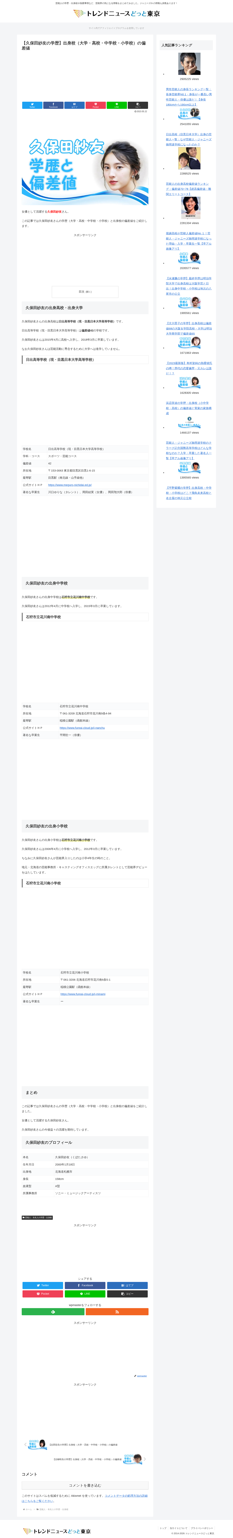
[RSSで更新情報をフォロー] (117, 1311)
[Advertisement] (85, 75)
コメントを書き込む (85, 1485)
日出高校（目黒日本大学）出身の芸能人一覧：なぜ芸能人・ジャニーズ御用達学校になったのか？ (189, 139)
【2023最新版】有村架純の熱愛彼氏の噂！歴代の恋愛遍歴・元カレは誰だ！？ (189, 368)
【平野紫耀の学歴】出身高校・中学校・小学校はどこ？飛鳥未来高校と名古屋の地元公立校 (189, 493)
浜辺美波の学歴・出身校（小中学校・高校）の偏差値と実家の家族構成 (189, 408)
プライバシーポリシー (202, 1528)
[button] (138, 105)
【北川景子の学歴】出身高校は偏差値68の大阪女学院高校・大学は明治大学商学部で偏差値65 (189, 328)
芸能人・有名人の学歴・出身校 (38, 1217)
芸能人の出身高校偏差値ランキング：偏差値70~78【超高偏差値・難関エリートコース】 (188, 189)
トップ (163, 1528)
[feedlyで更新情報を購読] (53, 1311)
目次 (81, 291)
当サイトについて (179, 1528)
